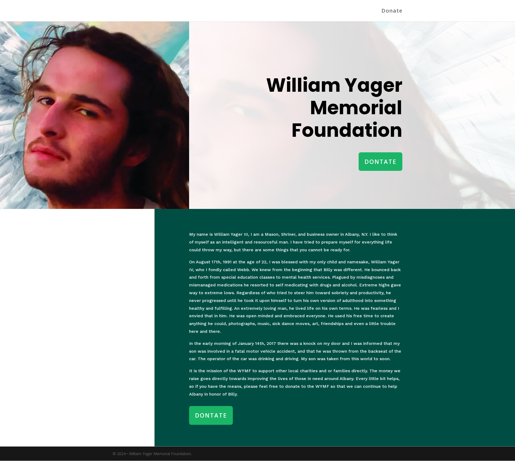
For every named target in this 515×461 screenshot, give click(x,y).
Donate (391, 11)
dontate (380, 161)
